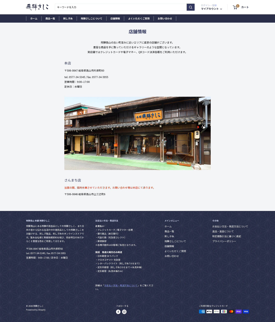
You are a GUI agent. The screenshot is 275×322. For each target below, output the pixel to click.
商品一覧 (50, 18)
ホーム (33, 18)
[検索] (191, 7)
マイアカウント (210, 9)
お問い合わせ (165, 18)
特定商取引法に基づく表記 (226, 236)
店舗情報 (115, 18)
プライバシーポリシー (224, 241)
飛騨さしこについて (91, 18)
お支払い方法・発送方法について (121, 285)
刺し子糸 (68, 18)
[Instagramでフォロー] (124, 312)
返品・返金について (223, 231)
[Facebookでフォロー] (118, 312)
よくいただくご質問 (139, 18)
